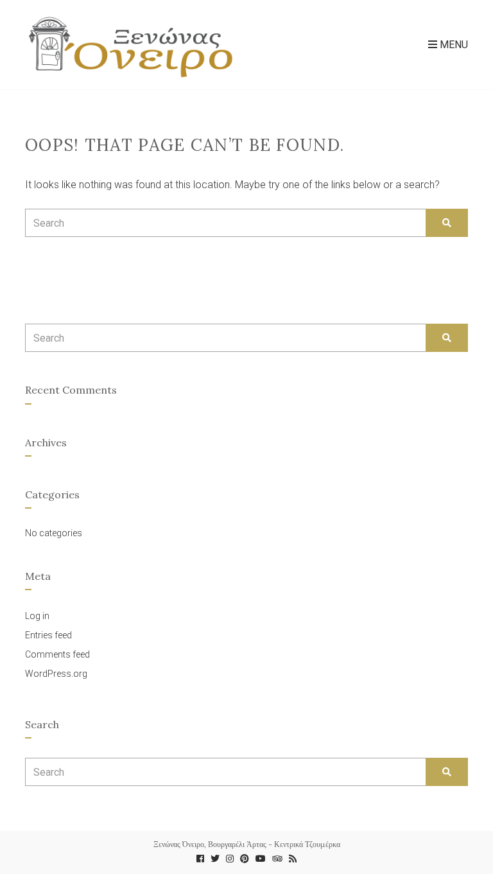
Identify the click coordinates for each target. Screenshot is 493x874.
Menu (452, 45)
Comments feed (57, 654)
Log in (37, 616)
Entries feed (48, 635)
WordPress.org (56, 674)
